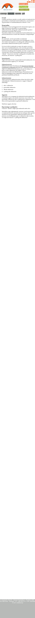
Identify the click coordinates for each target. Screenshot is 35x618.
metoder (11, 14)
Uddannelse (24, 10)
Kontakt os (23, 4)
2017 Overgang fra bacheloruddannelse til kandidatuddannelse (17, 6)
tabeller (18, 14)
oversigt (3, 14)
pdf (23, 14)
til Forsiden (23, 7)
